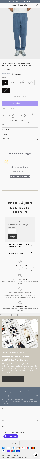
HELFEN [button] (4, 415)
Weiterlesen (4, 125)
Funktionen (5, 129)
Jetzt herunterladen (13, 379)
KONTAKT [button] (4, 426)
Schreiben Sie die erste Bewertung (20, 176)
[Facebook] (2, 432)
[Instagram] (13, 432)
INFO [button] (3, 420)
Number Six (6, 454)
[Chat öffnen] (35, 454)
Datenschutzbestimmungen (30, 401)
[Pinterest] (9, 432)
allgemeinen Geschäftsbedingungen (11, 401)
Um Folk (4, 134)
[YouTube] (24, 432)
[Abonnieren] (36, 395)
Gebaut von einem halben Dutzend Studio (15, 457)
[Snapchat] (17, 432)
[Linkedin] (21, 432)
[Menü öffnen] (4, 5)
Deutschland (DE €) (9, 443)
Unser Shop (5, 139)
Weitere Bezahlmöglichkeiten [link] (9, 108)
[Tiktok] (6, 432)
